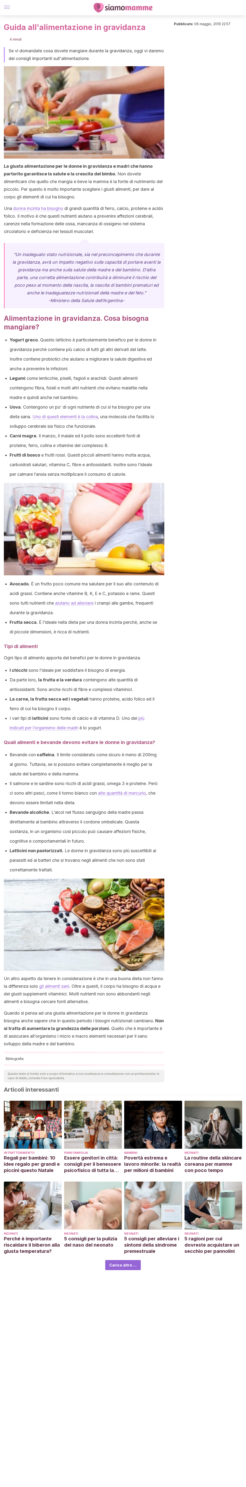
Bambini (130, 1152)
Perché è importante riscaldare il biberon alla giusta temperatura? (32, 1245)
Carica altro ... (123, 1265)
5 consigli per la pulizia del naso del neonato (90, 1242)
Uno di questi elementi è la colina (65, 416)
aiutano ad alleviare (73, 603)
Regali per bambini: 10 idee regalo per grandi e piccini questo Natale (32, 1164)
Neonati (191, 1152)
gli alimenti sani (54, 986)
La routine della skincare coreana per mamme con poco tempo (213, 1164)
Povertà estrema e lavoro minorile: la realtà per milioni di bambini (152, 1164)
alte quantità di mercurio (122, 793)
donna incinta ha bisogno (38, 208)
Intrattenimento (19, 1152)
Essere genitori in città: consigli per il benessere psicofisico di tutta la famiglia (92, 1164)
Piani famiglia (76, 1152)
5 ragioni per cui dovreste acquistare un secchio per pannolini (211, 1245)
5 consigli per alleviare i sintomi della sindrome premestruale (151, 1245)
